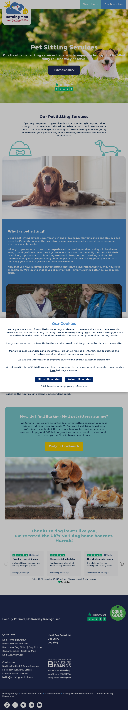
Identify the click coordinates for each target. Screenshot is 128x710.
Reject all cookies (79, 379)
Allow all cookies (48, 379)
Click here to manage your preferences (64, 386)
